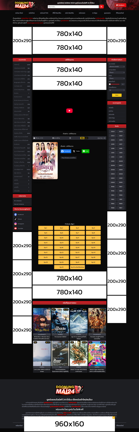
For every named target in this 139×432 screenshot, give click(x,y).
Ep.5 (45, 233)
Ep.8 (93, 233)
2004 (113, 174)
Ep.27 (77, 257)
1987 (120, 208)
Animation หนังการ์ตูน (20, 72)
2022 (113, 136)
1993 (120, 195)
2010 (112, 161)
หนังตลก (82, 13)
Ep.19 (77, 247)
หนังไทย (32, 13)
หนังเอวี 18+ (44, 13)
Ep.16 (93, 242)
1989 (120, 204)
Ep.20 (93, 247)
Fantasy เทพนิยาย (19, 108)
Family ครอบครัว (19, 104)
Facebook (21, 215)
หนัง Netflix (69, 13)
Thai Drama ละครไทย (20, 155)
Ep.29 (46, 262)
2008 (113, 165)
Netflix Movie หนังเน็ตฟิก (21, 137)
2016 (112, 148)
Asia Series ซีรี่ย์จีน (19, 79)
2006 (113, 170)
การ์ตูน (94, 13)
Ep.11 (77, 238)
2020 (113, 140)
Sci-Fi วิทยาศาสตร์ (19, 151)
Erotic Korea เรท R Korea (21, 100)
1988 (112, 208)
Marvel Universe (19, 204)
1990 (112, 204)
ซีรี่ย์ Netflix (57, 13)
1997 (120, 187)
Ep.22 (61, 252)
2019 (41, 138)
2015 (120, 148)
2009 (121, 161)
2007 (121, 165)
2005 (121, 170)
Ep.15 (77, 242)
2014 (112, 153)
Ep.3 (77, 228)
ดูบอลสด (107, 13)
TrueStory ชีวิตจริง (19, 166)
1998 (112, 187)
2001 (120, 178)
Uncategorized (18, 169)
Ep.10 (61, 238)
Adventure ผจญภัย (19, 68)
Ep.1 (45, 228)
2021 (120, 136)
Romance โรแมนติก (19, 148)
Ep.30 (62, 262)
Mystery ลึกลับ (18, 133)
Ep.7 (77, 233)
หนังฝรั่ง (16, 184)
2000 (113, 182)
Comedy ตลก (18, 86)
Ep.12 (93, 238)
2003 (121, 174)
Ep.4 (93, 228)
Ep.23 (77, 252)
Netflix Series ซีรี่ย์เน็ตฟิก (21, 141)
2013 (120, 153)
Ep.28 (93, 257)
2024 (113, 131)
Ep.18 (61, 247)
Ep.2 (61, 228)
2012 (112, 157)
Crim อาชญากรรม (19, 90)
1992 (112, 199)
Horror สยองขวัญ (19, 119)
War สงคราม (17, 173)
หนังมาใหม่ (19, 13)
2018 (112, 144)
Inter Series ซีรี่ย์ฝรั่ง (20, 126)
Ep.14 (61, 242)
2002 (113, 178)
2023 (121, 131)
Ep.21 (45, 252)
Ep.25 (45, 257)
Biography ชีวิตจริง (19, 82)
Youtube (20, 228)
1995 (120, 191)
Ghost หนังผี (17, 111)
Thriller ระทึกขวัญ (19, 162)
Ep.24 (93, 252)
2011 (120, 157)
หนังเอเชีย (17, 191)
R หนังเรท (16, 144)
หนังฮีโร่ (16, 187)
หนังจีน (16, 180)
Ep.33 (61, 267)
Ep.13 (45, 242)
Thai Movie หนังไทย (19, 159)
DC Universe (17, 201)
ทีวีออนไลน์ (120, 13)
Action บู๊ (16, 65)
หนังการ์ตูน (112, 118)
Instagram (21, 224)
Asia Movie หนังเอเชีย (20, 75)
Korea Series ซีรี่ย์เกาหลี (21, 129)
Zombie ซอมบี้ (18, 177)
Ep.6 (61, 233)
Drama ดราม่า (18, 97)
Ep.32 (93, 262)
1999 (120, 182)
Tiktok (20, 219)
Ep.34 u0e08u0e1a (77, 267)
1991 (120, 199)
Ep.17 (45, 247)
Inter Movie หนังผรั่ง (20, 122)
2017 (120, 144)
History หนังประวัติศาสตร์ (21, 115)
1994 (112, 195)
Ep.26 (61, 257)
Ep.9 (45, 238)
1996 (112, 191)
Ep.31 (77, 262)
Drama (16, 93)
